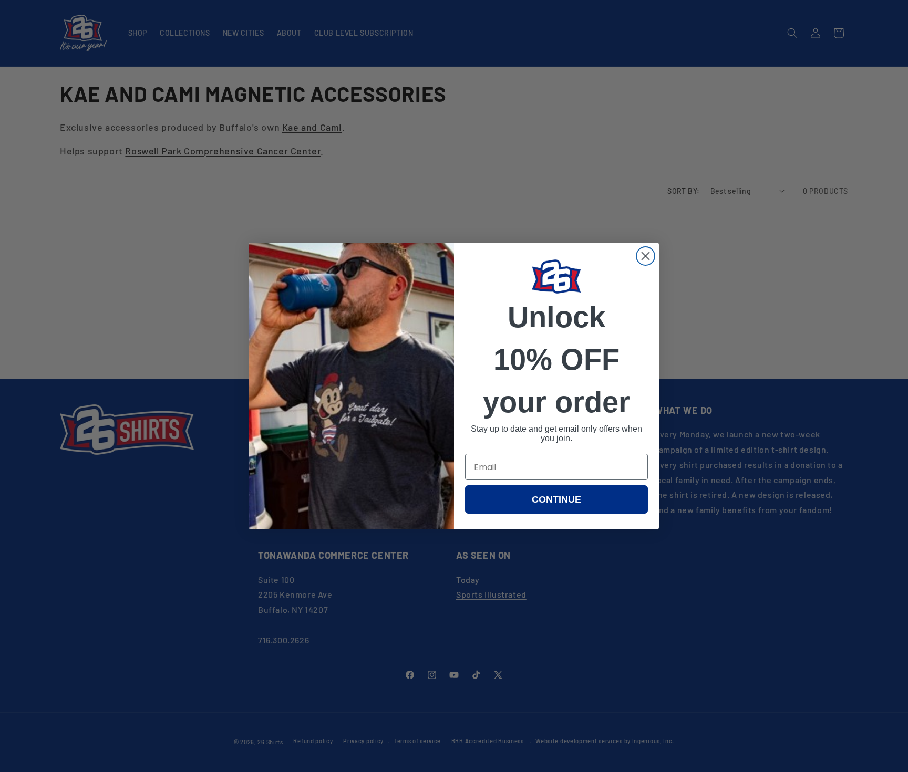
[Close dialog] (645, 256)
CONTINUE (556, 499)
